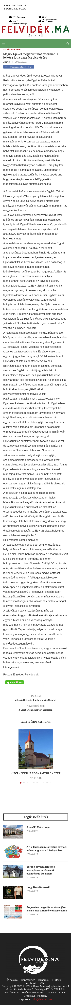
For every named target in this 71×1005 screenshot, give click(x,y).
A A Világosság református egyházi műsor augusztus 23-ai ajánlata (46, 849)
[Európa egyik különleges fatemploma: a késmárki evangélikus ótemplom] (13, 871)
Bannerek (43, 979)
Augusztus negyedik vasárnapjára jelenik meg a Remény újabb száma (46, 909)
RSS (41, 982)
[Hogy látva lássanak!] (13, 892)
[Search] (67, 43)
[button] (8, 758)
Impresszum (28, 979)
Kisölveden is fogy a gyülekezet (35, 773)
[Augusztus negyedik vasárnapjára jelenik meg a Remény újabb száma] (13, 911)
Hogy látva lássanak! (38, 887)
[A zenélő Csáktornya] (13, 832)
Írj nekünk (12, 979)
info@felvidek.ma (42, 999)
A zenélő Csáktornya (38, 827)
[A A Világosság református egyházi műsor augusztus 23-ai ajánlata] (13, 851)
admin (6, 61)
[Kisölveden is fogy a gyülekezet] (35, 749)
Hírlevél (56, 979)
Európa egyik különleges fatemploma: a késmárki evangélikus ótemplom (40, 870)
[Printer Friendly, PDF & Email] (14, 682)
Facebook (30, 982)
